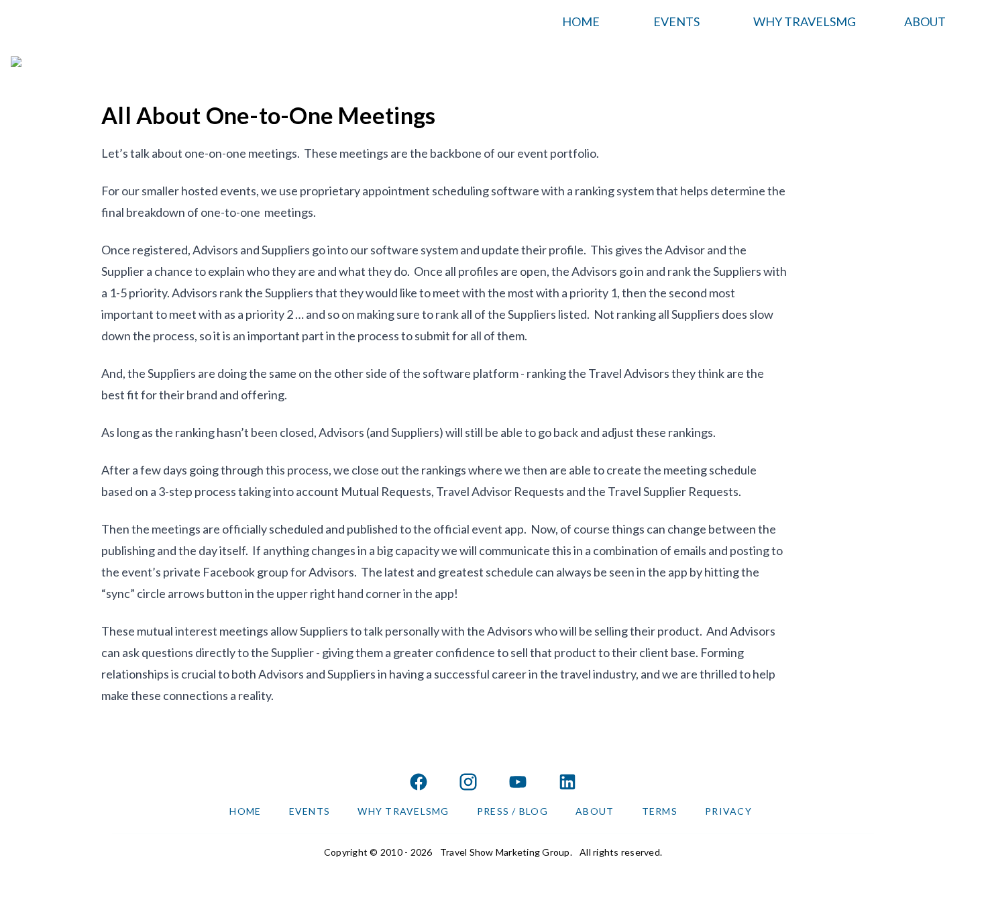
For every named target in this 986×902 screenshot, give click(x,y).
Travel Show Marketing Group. (506, 852)
